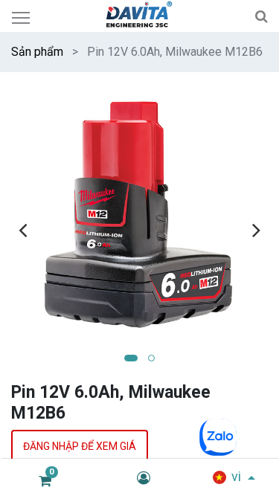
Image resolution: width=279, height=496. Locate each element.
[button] (131, 358)
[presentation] (22, 229)
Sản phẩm (37, 52)
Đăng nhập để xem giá (79, 446)
